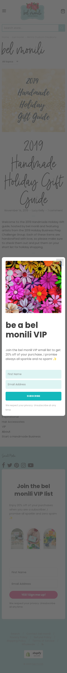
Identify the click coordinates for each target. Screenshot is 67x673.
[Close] (60, 262)
